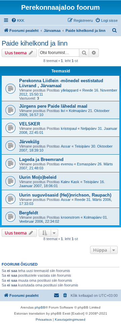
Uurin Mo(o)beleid (37, 177)
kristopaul (69, 128)
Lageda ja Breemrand (41, 159)
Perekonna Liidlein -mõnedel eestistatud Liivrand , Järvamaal (61, 83)
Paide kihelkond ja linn (35, 43)
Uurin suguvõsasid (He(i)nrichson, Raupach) (65, 195)
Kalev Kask (70, 182)
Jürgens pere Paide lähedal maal (53, 106)
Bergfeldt (28, 212)
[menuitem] (17, 20)
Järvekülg (29, 141)
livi (63, 111)
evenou (67, 164)
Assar (66, 146)
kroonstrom (70, 217)
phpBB (40, 307)
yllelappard (69, 90)
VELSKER (29, 123)
